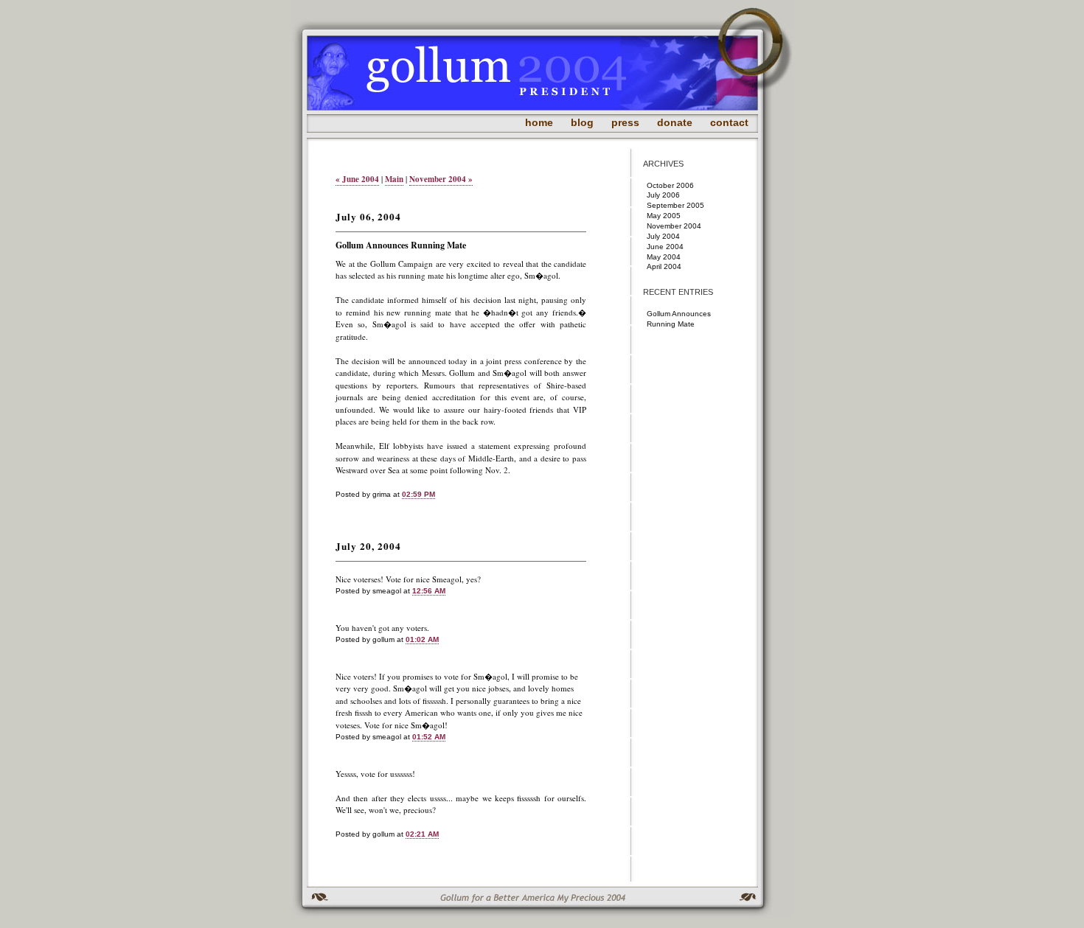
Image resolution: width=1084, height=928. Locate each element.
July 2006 (663, 195)
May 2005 (664, 216)
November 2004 (674, 226)
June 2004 (665, 247)
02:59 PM (418, 494)
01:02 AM (422, 639)
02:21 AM (422, 834)
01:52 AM (428, 737)
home (539, 122)
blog (582, 122)
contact (729, 122)
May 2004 (664, 257)
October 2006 (670, 185)
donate (674, 122)
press (625, 122)
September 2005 (675, 205)
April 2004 (664, 266)
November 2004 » (441, 179)
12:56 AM (428, 591)
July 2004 (663, 236)
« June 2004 (357, 179)
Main (394, 179)
